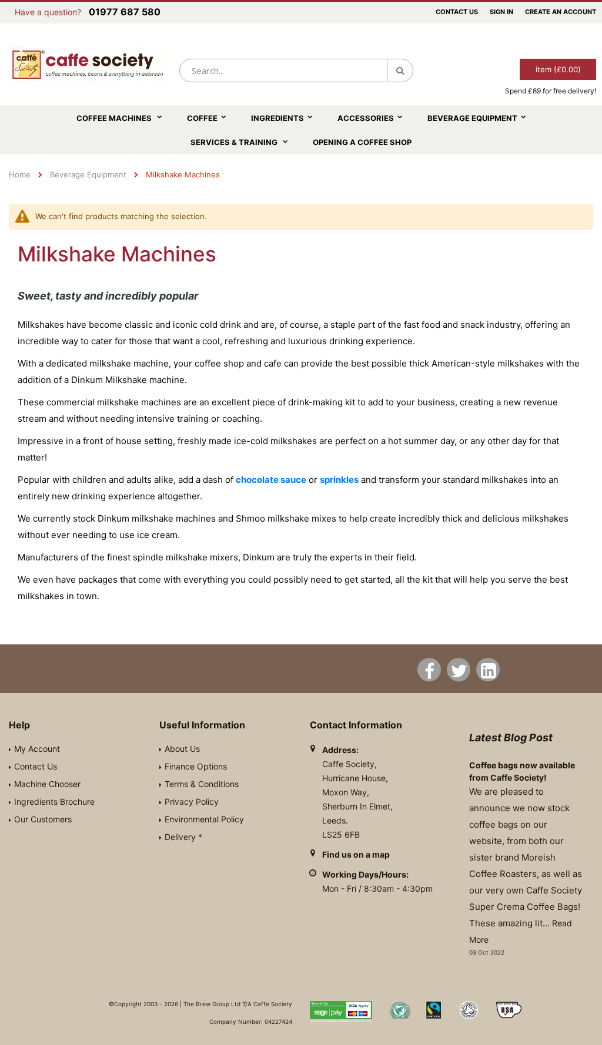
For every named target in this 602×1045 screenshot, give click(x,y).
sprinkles (339, 479)
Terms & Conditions (202, 784)
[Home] (88, 64)
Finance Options (196, 766)
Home (20, 174)
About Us (182, 749)
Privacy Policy (192, 802)
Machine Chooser (47, 784)
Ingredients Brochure (54, 802)
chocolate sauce (271, 479)
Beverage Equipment (88, 175)
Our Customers (43, 819)
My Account (37, 749)
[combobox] (296, 70)
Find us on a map (356, 854)
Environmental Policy (204, 819)
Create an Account (560, 12)
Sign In (501, 12)
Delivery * (183, 837)
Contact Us (457, 12)
